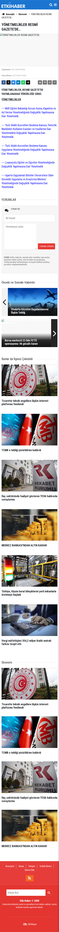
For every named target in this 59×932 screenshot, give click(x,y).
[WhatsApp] (23, 82)
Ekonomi (23, 14)
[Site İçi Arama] (51, 4)
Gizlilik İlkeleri (46, 866)
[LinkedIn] (18, 82)
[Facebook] (4, 82)
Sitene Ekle (29, 870)
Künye (21, 866)
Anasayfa (9, 14)
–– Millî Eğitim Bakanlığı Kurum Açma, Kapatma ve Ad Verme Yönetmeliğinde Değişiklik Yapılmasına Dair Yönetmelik (29, 112)
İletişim (32, 866)
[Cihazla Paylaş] (28, 82)
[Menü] (55, 4)
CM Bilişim (32, 924)
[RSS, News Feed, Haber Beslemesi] (30, 878)
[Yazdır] (40, 82)
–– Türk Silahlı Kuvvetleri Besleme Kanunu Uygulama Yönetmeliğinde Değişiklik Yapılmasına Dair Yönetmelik (28, 149)
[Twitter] (8, 82)
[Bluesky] (13, 82)
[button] (45, 82)
